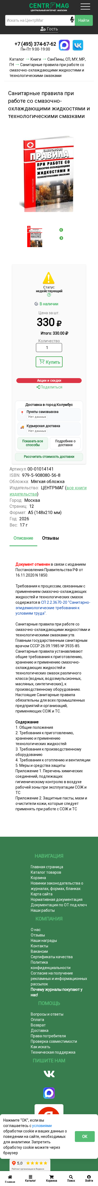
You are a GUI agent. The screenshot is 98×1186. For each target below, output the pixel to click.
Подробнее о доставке (65, 443)
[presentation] (61, 230)
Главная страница (47, 867)
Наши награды (44, 940)
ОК (84, 1136)
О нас (36, 929)
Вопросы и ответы (47, 1014)
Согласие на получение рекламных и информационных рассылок (59, 978)
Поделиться (51, 387)
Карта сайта (42, 894)
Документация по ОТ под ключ (59, 905)
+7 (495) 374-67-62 (35, 44)
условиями (42, 1125)
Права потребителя (48, 1036)
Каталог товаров (46, 872)
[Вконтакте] (49, 1074)
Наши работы (43, 910)
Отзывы (50, 538)
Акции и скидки (49, 380)
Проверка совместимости (54, 1041)
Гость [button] (52, 29)
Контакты (39, 946)
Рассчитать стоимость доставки (49, 457)
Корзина (38, 878)
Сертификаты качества (52, 957)
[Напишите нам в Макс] (64, 45)
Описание (23, 538)
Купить (53, 362)
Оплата (37, 1019)
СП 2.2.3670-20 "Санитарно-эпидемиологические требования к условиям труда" (53, 607)
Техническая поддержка (53, 1052)
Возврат (38, 1025)
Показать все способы (32, 443)
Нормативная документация (56, 899)
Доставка (39, 1030)
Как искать (40, 1047)
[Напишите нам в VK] (77, 45)
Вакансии (39, 951)
